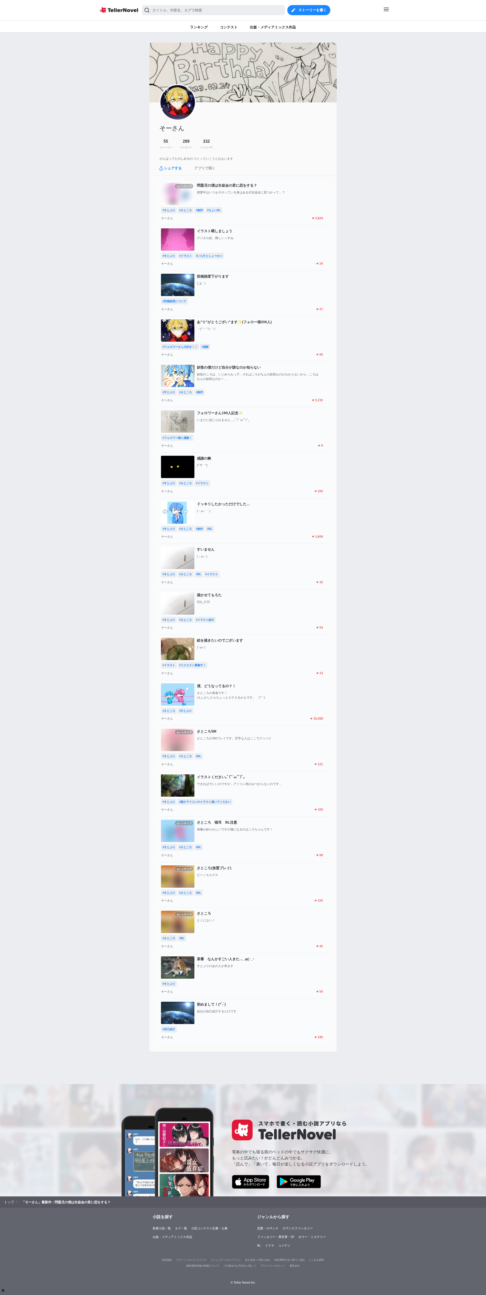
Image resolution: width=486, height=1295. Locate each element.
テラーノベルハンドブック (191, 1259)
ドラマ (269, 1245)
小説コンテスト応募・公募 (209, 1228)
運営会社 (295, 1265)
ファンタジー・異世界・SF (275, 1237)
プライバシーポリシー (273, 1265)
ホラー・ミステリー (312, 1237)
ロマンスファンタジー (297, 1228)
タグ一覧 (181, 1228)
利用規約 (167, 1259)
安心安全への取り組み (257, 1259)
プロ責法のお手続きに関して (239, 1265)
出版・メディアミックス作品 (172, 1237)
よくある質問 (316, 1259)
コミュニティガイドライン (226, 1259)
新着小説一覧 (162, 1228)
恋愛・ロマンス (267, 1228)
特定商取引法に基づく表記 (289, 1259)
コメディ (284, 1245)
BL (259, 1245)
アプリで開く (205, 168)
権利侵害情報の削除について (202, 1265)
